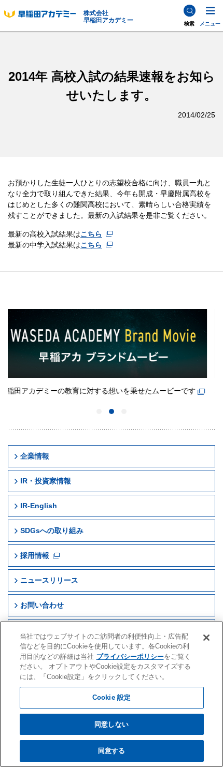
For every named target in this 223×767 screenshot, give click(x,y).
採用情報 (34, 555)
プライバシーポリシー (130, 656)
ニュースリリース (49, 580)
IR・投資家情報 (45, 481)
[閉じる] (206, 637)
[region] (111, 694)
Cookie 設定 (111, 697)
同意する (112, 751)
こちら (91, 234)
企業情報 (34, 456)
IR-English (38, 506)
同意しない (111, 724)
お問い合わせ (42, 605)
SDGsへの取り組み (51, 530)
